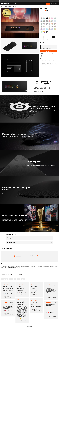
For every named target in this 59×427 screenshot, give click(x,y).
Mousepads (10, 6)
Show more (28, 278)
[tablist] (17, 3)
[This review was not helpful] (26, 294)
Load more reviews (29, 326)
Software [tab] (16, 3)
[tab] (42, 3)
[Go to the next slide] (52, 1)
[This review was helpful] (10, 297)
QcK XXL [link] (14, 6)
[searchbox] (4, 274)
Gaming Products (4, 6)
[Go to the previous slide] (6, 1)
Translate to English (6, 294)
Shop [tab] (11, 3)
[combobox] (14, 274)
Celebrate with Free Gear (35, 1)
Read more (24, 316)
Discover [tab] (21, 3)
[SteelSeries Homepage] (5, 3)
